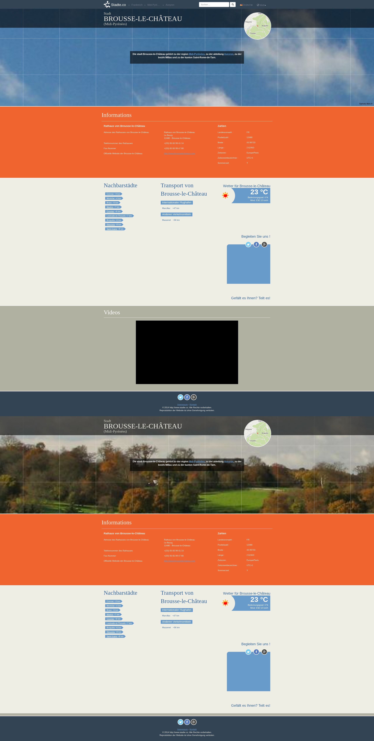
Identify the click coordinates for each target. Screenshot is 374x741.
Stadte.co (118, 5)
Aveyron (228, 54)
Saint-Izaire (112, 229)
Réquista (111, 224)
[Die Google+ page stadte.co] (264, 244)
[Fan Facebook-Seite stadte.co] (256, 244)
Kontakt (193, 404)
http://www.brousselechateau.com (179, 153)
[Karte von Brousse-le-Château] (258, 26)
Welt (261, 5)
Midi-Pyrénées (197, 54)
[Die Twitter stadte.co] (248, 244)
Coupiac (110, 211)
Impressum (182, 404)
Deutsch (246, 5)
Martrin (110, 207)
